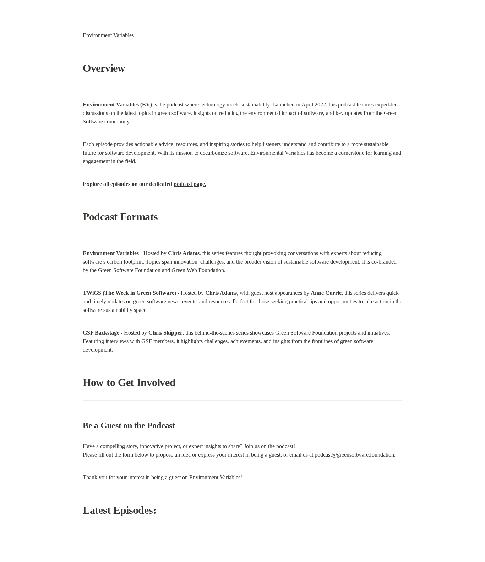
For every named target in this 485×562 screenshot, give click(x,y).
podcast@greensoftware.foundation (354, 455)
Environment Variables (108, 35)
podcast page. (190, 184)
